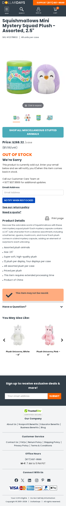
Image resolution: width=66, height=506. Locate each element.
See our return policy (15, 207)
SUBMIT (54, 396)
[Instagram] (36, 481)
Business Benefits (30, 427)
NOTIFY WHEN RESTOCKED (18, 200)
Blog (43, 427)
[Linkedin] (29, 480)
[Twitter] (22, 481)
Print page (58, 218)
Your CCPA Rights (19, 498)
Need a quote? (11, 212)
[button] (38, 10)
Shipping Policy (52, 442)
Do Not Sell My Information (42, 498)
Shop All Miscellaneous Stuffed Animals (33, 132)
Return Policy (35, 442)
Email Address (11, 187)
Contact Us (12, 442)
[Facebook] (17, 480)
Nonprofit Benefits (28, 424)
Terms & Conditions (41, 445)
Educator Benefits (49, 424)
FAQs (23, 442)
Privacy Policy (21, 445)
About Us (11, 424)
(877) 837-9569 (55, 2)
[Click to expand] (33, 77)
